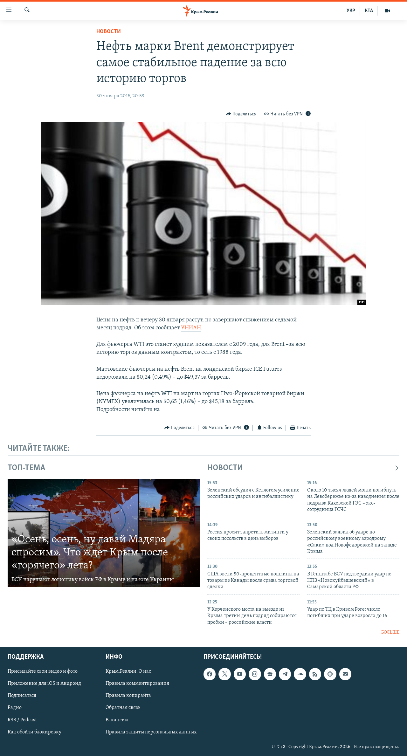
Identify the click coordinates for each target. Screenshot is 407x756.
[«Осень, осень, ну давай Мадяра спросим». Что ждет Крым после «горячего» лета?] (104, 533)
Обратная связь (123, 707)
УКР (351, 10)
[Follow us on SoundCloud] (300, 674)
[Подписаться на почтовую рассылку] (345, 674)
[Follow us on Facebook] (210, 674)
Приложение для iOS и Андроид (44, 683)
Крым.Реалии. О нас (128, 671)
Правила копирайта (128, 695)
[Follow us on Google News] (270, 674)
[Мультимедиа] (387, 10)
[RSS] (315, 674)
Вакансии (117, 719)
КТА (369, 10)
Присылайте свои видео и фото (43, 671)
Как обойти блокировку (34, 731)
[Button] (241, 114)
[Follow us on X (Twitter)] (224, 674)
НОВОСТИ (225, 468)
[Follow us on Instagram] (255, 674)
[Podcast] (330, 674)
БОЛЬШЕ (390, 632)
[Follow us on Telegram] (285, 674)
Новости (108, 32)
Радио (15, 707)
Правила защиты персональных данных (151, 731)
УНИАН (191, 328)
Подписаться (22, 695)
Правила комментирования (137, 683)
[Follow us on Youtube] (240, 674)
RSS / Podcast (22, 719)
